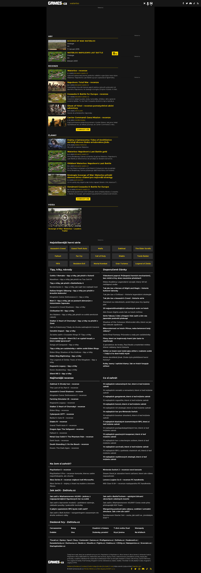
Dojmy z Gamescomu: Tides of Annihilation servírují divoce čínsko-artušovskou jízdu (89, 141)
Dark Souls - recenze (59, 441)
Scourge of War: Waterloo (81, 41)
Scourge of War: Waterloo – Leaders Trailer (64, 230)
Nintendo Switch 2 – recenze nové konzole (122, 470)
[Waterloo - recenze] (57, 74)
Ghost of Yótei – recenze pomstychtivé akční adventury (90, 107)
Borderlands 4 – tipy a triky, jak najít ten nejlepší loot (74, 287)
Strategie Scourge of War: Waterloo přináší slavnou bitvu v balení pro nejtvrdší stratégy (90, 176)
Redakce (77, 566)
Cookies (84, 566)
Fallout (58, 256)
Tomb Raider (143, 256)
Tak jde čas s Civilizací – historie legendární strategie (127, 295)
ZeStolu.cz (119, 540)
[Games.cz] (57, 3)
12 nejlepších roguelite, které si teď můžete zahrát (125, 400)
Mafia (100, 249)
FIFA (58, 264)
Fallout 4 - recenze (58, 433)
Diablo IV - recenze (58, 422)
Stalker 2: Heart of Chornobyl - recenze (67, 407)
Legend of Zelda (143, 264)
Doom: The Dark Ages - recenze (64, 448)
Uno (73, 532)
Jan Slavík (79, 111)
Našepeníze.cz (132, 543)
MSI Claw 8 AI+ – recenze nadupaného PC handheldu (127, 484)
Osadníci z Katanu (100, 528)
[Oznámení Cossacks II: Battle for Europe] (57, 191)
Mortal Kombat (100, 264)
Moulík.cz (91, 543)
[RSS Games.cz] (197, 3)
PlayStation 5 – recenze (60, 470)
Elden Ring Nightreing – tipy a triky (65, 356)
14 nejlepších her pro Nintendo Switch (120, 412)
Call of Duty (100, 256)
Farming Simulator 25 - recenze (64, 399)
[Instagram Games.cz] (139, 568)
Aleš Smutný (78, 180)
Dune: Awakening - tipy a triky (63, 370)
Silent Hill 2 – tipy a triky (61, 374)
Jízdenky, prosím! (100, 532)
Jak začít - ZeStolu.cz (63, 490)
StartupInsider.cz (57, 546)
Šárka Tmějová (80, 145)
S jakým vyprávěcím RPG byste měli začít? (69, 509)
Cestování (83, 540)
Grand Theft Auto (79, 249)
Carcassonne (55, 528)
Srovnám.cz (146, 543)
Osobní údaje (92, 566)
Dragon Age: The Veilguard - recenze (67, 429)
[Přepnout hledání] (144, 3)
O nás (111, 566)
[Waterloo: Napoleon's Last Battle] (57, 57)
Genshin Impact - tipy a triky (62, 331)
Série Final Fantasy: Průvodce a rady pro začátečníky (127, 335)
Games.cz (94, 540)
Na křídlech (140, 532)
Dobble (53, 532)
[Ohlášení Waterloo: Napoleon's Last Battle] (57, 167)
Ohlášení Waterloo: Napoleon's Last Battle (89, 163)
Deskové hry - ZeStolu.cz (65, 522)
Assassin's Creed (58, 249)
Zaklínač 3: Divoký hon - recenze (64, 384)
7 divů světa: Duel (122, 528)
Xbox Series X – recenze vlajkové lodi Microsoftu (72, 480)
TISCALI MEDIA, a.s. (90, 569)
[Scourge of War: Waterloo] (57, 45)
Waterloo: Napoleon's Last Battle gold (87, 151)
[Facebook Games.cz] (183, 3)
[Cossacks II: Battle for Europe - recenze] (57, 98)
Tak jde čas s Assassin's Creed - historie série (123, 298)
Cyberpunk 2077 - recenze (62, 414)
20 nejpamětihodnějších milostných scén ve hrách (125, 308)
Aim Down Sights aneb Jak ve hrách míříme (122, 312)
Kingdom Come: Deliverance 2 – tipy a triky (69, 297)
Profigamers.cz (106, 540)
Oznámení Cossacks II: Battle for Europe (88, 187)
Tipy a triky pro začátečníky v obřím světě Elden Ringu (74, 349)
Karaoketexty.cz (57, 543)
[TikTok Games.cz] (194, 3)
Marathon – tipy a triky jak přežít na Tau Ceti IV (71, 279)
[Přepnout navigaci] (147, 3)
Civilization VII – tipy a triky (62, 311)
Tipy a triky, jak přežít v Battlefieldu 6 (67, 283)
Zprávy (63, 540)
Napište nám (137, 566)
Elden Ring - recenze (59, 410)
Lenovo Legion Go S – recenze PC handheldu (123, 480)
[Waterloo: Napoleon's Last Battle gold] (57, 155)
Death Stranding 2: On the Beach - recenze (69, 444)
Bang (73, 528)
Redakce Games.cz (81, 73)
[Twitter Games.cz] (186, 3)
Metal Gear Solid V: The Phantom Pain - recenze (71, 437)
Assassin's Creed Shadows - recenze (66, 392)
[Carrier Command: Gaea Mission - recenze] (57, 121)
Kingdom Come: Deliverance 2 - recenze (68, 395)
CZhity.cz (121, 543)
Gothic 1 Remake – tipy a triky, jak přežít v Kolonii (72, 276)
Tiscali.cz (54, 540)
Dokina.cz (110, 543)
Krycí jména (119, 532)
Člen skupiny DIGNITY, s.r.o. (106, 569)
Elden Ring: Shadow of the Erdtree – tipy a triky (71, 352)
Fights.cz (101, 543)
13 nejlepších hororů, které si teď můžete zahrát (124, 404)
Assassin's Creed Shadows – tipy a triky (67, 307)
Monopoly (139, 528)
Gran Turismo (122, 264)
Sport (69, 540)
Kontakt (106, 566)
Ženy (75, 540)
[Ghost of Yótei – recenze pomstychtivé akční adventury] (57, 110)
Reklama (70, 566)
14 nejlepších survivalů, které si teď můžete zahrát (125, 447)
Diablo (122, 256)
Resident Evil (79, 264)
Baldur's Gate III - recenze (61, 418)
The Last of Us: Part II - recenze (64, 388)
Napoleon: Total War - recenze (83, 82)
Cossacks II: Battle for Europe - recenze (87, 94)
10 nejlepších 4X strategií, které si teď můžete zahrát (127, 408)
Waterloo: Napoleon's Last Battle (85, 53)
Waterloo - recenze (77, 70)
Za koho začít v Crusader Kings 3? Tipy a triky (70, 335)
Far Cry (79, 256)
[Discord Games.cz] (190, 3)
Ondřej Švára (80, 120)
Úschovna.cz (71, 543)
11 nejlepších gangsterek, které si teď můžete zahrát (126, 397)
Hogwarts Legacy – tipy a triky (63, 366)
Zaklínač (122, 249)
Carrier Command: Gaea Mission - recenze (89, 117)
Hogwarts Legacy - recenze (62, 403)
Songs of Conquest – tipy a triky (64, 345)
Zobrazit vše (83, 129)
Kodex (100, 566)
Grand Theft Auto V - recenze (63, 425)
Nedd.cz (82, 543)
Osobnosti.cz (131, 540)
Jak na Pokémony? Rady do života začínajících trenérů (74, 327)
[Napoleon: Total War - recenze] (57, 86)
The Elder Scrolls (143, 249)
